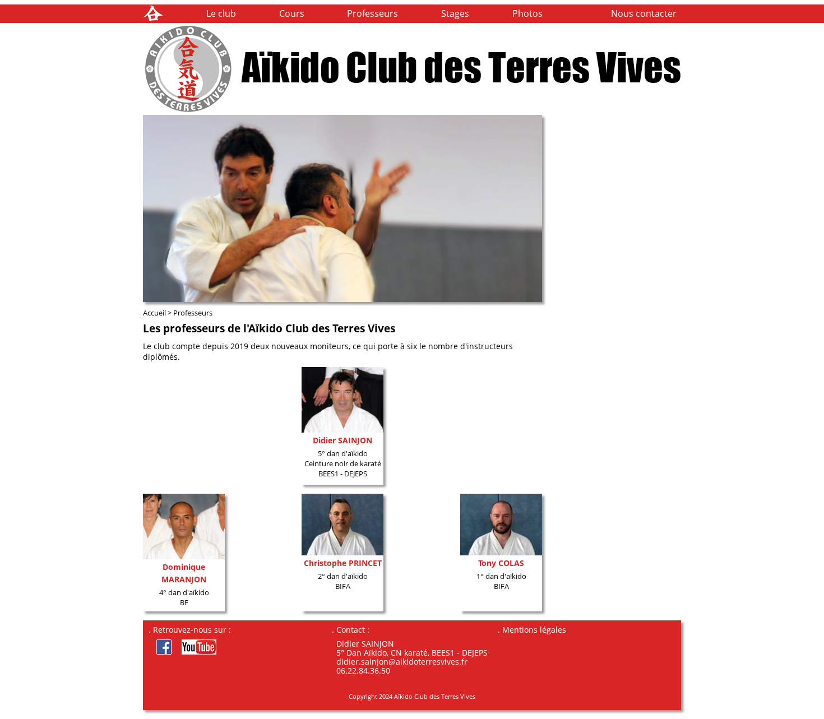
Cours (291, 13)
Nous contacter (644, 13)
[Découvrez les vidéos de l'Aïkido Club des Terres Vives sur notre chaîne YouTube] (195, 651)
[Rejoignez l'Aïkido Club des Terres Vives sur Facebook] (161, 651)
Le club (221, 13)
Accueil (154, 313)
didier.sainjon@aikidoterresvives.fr (401, 661)
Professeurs (372, 13)
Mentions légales (534, 629)
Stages (455, 13)
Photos (527, 13)
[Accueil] (153, 19)
